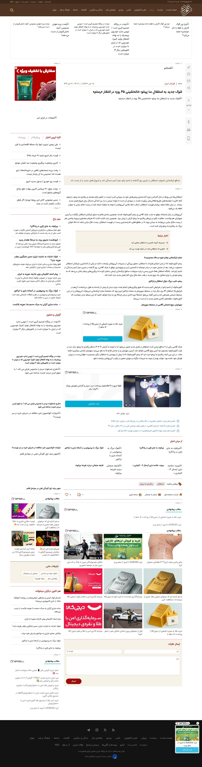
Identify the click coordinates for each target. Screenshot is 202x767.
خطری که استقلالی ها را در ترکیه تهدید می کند (147, 249)
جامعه (75, 10)
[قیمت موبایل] (188, 139)
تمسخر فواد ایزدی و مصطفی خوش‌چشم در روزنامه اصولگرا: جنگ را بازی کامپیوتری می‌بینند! (37, 599)
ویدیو (121, 10)
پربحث (21, 137)
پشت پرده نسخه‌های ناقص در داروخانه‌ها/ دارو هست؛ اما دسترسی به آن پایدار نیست (38, 172)
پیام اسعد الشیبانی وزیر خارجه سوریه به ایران (38, 274)
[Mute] (130, 405)
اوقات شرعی (78, 745)
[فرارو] (186, 10)
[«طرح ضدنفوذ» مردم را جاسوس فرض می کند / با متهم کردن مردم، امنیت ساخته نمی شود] (35, 384)
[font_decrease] (189, 110)
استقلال (160, 484)
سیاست (160, 10)
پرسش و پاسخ (92, 745)
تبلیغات (40, 1)
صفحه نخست (171, 10)
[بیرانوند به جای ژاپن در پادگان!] (174, 452)
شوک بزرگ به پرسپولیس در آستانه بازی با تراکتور (84, 447)
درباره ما (33, 1)
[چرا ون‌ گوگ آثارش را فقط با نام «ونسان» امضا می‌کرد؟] (180, 39)
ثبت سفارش (93, 404)
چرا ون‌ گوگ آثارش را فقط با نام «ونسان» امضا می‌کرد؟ (151, 25)
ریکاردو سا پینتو (146, 484)
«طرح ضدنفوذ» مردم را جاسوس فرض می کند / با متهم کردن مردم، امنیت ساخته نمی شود (36, 405)
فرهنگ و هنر (65, 10)
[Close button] (197, 723)
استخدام (48, 1)
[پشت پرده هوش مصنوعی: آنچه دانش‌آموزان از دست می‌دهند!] (60, 39)
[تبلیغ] (123, 72)
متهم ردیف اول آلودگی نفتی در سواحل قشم (44, 488)
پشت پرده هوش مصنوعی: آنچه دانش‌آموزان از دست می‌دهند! (31, 25)
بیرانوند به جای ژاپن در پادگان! (152, 447)
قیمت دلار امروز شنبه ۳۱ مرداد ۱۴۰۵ (42, 156)
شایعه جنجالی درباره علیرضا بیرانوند (89, 465)
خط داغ (57, 219)
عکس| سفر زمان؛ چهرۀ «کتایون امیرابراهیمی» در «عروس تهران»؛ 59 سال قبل (146, 430)
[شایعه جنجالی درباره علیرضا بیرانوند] (113, 469)
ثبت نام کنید (187, 750)
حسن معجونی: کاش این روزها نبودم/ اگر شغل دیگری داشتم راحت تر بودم (39, 202)
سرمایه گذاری (102, 339)
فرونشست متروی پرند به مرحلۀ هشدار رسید (38, 240)
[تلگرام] (88, 730)
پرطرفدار (35, 137)
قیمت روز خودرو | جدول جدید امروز (42, 181)
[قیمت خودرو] (188, 130)
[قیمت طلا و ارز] (188, 122)
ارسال (73, 681)
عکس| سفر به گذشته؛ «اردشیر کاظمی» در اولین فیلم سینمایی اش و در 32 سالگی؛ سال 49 (141, 426)
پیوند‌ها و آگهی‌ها (109, 745)
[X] (105, 730)
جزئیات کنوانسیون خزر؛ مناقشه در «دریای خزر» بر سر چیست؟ (36, 447)
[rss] (113, 730)
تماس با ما (24, 1)
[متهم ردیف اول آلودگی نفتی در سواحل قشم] (35, 468)
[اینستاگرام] (97, 730)
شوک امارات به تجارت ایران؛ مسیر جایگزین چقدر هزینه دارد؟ (37, 258)
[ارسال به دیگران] (188, 81)
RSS (11, 1)
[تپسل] (84, 312)
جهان (54, 10)
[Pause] (126, 405)
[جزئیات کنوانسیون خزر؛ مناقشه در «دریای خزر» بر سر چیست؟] (35, 428)
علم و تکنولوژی (140, 10)
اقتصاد (84, 10)
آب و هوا (66, 745)
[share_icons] (188, 88)
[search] (11, 10)
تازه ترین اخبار (53, 137)
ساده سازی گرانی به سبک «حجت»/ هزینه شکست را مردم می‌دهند (37, 306)
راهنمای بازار (111, 10)
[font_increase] (189, 100)
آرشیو (17, 1)
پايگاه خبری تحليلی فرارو (96, 751)
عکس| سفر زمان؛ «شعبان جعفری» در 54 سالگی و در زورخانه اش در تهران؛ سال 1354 (143, 421)
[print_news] (188, 74)
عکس (129, 10)
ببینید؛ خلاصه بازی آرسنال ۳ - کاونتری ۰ (148, 465)
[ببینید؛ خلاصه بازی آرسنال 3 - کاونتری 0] (174, 469)
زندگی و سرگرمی (96, 10)
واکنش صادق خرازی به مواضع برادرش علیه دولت (41, 633)
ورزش (152, 10)
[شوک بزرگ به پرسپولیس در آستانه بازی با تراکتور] (113, 453)
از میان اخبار (176, 441)
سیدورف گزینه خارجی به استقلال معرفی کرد (148, 242)
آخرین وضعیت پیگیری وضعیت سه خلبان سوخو (36, 163)
